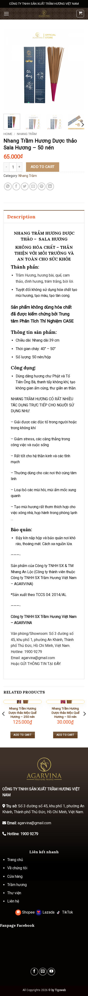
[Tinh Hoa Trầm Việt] (44, 14)
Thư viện (14, 893)
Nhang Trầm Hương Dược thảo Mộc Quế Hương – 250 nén (22, 712)
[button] (6, 13)
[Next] (77, 69)
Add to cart (43, 167)
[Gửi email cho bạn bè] (33, 186)
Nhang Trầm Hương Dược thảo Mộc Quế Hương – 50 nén (65, 712)
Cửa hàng (15, 876)
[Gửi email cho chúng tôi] (43, 972)
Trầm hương (17, 884)
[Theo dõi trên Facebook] (34, 972)
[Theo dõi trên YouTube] (51, 972)
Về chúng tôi (17, 868)
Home (8, 134)
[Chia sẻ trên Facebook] (16, 186)
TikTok (67, 912)
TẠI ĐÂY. (53, 663)
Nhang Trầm (27, 134)
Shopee (28, 912)
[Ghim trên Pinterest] (42, 186)
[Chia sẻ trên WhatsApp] (8, 186)
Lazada (48, 912)
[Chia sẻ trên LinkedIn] (50, 186)
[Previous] (11, 69)
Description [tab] (21, 217)
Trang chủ (15, 859)
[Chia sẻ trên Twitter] (25, 186)
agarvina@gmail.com (38, 658)
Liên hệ (13, 901)
